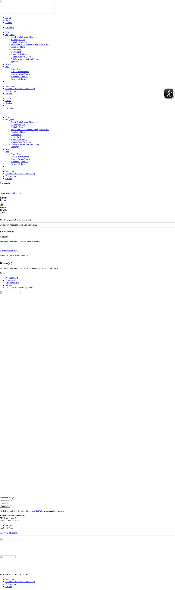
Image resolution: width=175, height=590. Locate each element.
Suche (8, 20)
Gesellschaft (16, 49)
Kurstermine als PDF (9, 251)
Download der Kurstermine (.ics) (14, 255)
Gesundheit (16, 52)
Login (8, 17)
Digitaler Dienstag (19, 42)
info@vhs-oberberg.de (45, 511)
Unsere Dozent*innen (20, 74)
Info (7, 66)
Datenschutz (10, 91)
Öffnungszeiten (12, 283)
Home (8, 32)
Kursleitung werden (19, 76)
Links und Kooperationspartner (18, 288)
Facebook (9, 27)
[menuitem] (90, 17)
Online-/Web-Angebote (21, 57)
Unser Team (16, 69)
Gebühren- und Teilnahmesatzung (20, 88)
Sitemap (8, 285)
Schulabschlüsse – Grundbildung (25, 59)
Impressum (10, 86)
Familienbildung (18, 47)
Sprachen (15, 62)
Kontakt (8, 22)
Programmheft (11, 278)
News (8, 64)
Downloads (10, 280)
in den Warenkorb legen (10, 193)
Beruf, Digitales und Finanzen (24, 37)
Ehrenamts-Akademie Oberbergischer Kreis (30, 44)
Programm (9, 34)
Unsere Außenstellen (20, 71)
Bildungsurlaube (18, 39)
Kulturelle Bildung (19, 54)
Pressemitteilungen (19, 79)
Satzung (8, 93)
